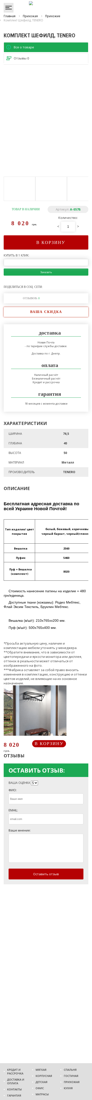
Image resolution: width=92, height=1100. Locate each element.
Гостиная (71, 1076)
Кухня (68, 1088)
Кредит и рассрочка (15, 1071)
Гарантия (14, 1095)
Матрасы (42, 1094)
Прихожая (71, 1082)
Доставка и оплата (15, 1081)
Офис (40, 1088)
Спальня (70, 1070)
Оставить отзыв (46, 874)
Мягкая (41, 1070)
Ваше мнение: (20, 830)
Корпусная (44, 1076)
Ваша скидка (46, 312)
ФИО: (13, 790)
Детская (41, 1082)
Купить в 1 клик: (16, 255)
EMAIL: (13, 810)
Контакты (14, 1089)
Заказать (46, 272)
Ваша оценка (19, 783)
